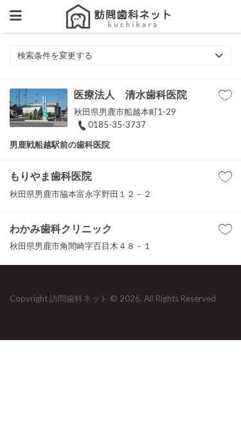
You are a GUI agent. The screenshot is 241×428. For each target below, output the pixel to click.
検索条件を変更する (55, 55)
